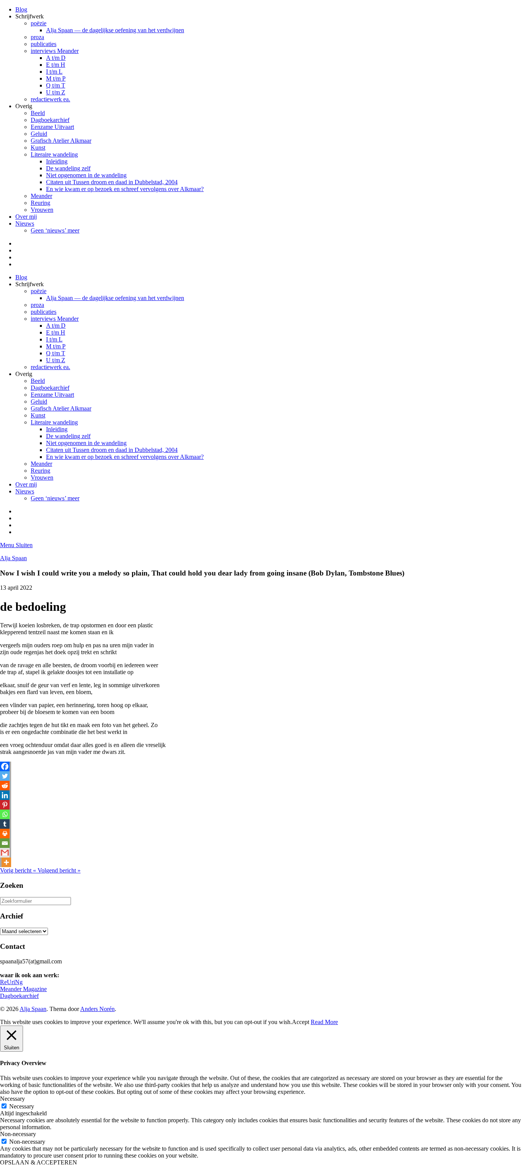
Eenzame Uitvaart (52, 127)
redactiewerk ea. (50, 99)
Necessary (21, 1106)
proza (37, 37)
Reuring (40, 203)
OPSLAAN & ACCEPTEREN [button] (38, 1162)
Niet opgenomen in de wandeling (86, 175)
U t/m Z (55, 92)
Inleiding (57, 161)
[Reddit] (5, 785)
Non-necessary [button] (18, 1134)
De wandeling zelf (68, 168)
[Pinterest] (5, 805)
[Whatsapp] (5, 814)
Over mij (26, 216)
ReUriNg (11, 982)
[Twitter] (5, 776)
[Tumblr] (5, 824)
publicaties (43, 44)
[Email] (5, 843)
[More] (6, 862)
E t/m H (55, 64)
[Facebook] (5, 766)
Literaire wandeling (54, 154)
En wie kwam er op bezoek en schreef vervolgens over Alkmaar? (125, 189)
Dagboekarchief (50, 120)
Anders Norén (97, 1009)
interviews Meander (55, 51)
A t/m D (56, 57)
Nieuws (24, 223)
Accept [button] (300, 1022)
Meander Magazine (23, 989)
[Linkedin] (5, 795)
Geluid (39, 133)
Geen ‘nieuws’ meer (55, 230)
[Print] (5, 833)
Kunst (38, 147)
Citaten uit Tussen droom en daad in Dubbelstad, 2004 (112, 182)
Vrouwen (42, 209)
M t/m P (56, 78)
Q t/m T (55, 85)
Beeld (38, 113)
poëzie (38, 23)
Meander (41, 196)
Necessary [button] (12, 1098)
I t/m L (54, 71)
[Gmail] (5, 853)
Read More (324, 1022)
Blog (21, 9)
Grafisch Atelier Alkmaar (61, 140)
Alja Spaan (13, 558)
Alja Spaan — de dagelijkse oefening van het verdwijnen (115, 30)
